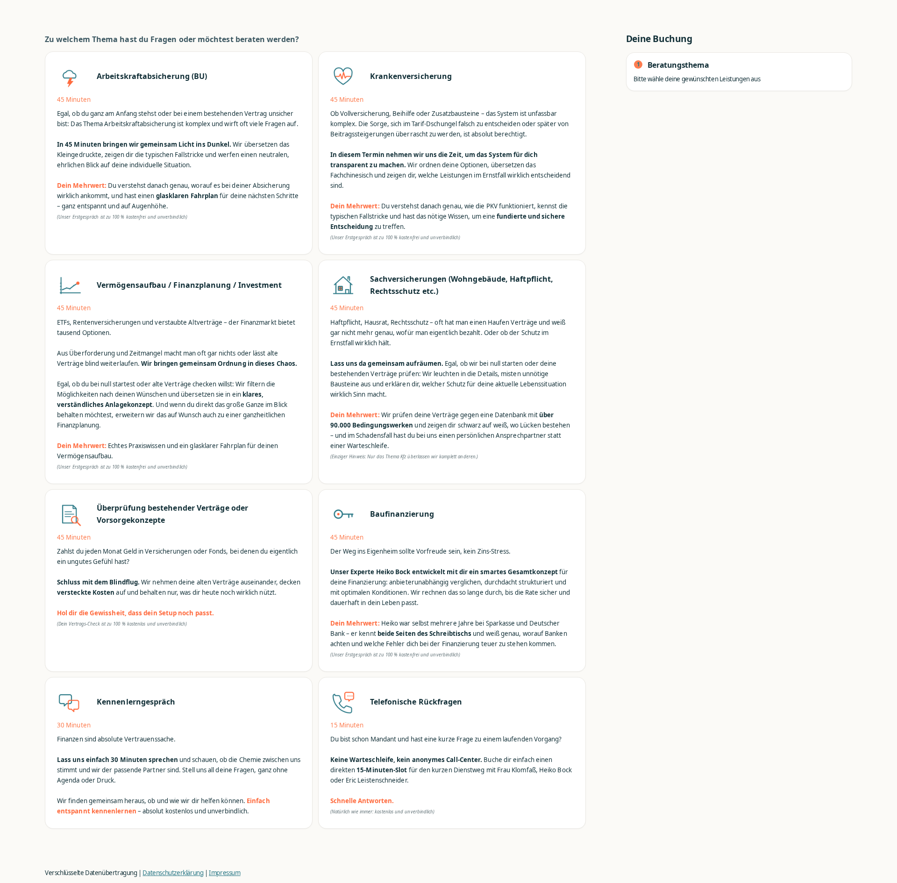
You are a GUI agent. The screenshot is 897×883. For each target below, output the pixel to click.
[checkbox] (179, 153)
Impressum (224, 873)
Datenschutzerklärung (172, 873)
